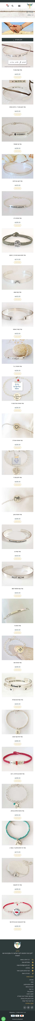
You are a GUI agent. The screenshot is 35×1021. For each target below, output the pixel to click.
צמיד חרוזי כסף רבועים (17, 737)
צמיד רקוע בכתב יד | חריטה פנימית (17, 107)
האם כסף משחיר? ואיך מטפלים (25, 996)
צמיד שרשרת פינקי (17, 514)
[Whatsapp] (24, 1007)
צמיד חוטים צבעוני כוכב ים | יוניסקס (17, 255)
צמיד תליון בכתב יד (17, 477)
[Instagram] (28, 1007)
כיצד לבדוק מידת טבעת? (27, 998)
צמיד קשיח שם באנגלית (17, 699)
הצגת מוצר (17, 77)
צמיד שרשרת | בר (17, 366)
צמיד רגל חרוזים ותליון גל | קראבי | (17, 848)
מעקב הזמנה (30, 994)
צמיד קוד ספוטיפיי (17, 144)
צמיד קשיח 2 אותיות (17, 329)
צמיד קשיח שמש (17, 292)
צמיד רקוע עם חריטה (17, 181)
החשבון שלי (30, 991)
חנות (32, 982)
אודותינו (31, 980)
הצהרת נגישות (29, 987)
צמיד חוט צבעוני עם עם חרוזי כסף (17, 922)
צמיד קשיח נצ (17, 551)
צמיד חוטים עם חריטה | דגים (17, 774)
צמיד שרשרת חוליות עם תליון (17, 811)
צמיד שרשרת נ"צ (17, 218)
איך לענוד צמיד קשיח (27, 1001)
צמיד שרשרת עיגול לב (18, 440)
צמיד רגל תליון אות (17, 885)
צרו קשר (31, 989)
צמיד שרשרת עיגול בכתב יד (17, 403)
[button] (19, 6)
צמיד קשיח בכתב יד (17, 70)
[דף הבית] (32, 15)
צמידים (29, 15)
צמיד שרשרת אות (17, 662)
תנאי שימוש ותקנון (28, 984)
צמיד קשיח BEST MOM (17, 588)
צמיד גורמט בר (17, 625)
